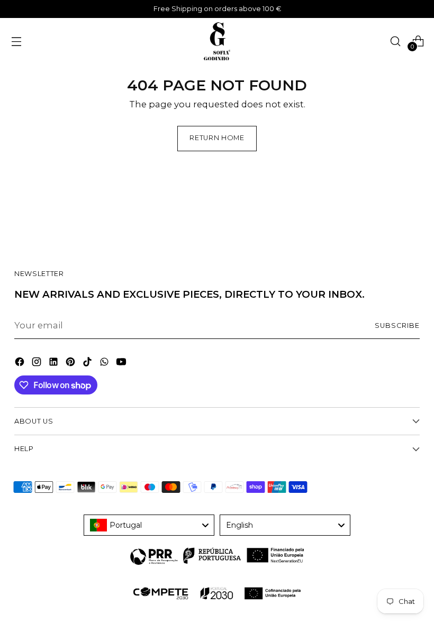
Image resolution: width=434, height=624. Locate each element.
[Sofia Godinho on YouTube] (122, 363)
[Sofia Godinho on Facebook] (20, 363)
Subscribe (397, 325)
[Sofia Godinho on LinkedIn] (54, 363)
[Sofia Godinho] (217, 41)
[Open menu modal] (16, 41)
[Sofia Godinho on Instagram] (37, 363)
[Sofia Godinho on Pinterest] (71, 363)
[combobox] (149, 525)
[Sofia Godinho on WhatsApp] (105, 363)
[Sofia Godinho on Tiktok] (88, 363)
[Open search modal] (395, 41)
